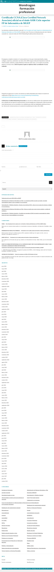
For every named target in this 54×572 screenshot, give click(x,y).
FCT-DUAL (4, 520)
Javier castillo (5, 237)
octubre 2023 (5, 334)
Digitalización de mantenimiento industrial (36, 505)
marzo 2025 (4, 294)
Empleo (28, 510)
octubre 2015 (5, 481)
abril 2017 (4, 471)
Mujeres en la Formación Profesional (10, 535)
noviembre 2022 (5, 354)
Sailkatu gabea (30, 545)
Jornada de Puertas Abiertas (33, 525)
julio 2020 (4, 407)
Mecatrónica (4, 528)
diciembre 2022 (5, 352)
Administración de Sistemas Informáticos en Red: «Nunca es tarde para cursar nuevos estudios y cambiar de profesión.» (26, 210)
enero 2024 (4, 327)
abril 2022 (4, 370)
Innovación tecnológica (32, 523)
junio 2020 (4, 410)
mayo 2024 (4, 316)
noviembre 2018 (5, 455)
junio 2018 (4, 458)
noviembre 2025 (5, 281)
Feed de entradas (31, 559)
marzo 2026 (4, 273)
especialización (30, 518)
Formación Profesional (32, 520)
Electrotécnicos (5, 510)
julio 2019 (4, 435)
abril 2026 (4, 271)
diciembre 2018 (5, 453)
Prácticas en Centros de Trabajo (34, 535)
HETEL (3, 523)
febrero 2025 (4, 296)
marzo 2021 (4, 395)
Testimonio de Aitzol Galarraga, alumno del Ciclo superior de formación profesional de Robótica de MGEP (23, 247)
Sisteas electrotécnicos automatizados (10, 548)
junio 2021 (4, 387)
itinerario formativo (6, 525)
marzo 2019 (4, 445)
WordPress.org (30, 562)
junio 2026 (4, 266)
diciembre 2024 (5, 301)
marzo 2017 (4, 473)
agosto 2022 (4, 362)
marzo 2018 (4, 466)
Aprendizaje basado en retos (8, 495)
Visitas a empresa (31, 550)
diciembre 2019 (5, 425)
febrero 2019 (4, 448)
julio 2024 (4, 311)
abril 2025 (4, 291)
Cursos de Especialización (33, 502)
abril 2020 (4, 415)
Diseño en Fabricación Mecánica (34, 507)
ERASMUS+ (29, 515)
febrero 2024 (4, 324)
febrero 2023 (4, 347)
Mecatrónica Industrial (32, 528)
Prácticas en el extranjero (7, 538)
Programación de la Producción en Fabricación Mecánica (12, 541)
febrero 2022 (4, 372)
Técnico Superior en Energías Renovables (11, 550)
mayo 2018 (4, 461)
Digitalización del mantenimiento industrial (11, 507)
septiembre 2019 (5, 433)
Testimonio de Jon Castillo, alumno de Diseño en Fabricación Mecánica (35, 230)
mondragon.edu (22, 1)
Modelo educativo (31, 530)
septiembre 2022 (5, 359)
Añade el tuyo (23, 146)
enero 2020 (4, 423)
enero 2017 (4, 476)
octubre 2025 (5, 284)
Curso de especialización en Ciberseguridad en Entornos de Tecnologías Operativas (14, 503)
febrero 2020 (4, 420)
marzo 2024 (4, 321)
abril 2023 (4, 342)
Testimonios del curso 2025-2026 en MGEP (11, 198)
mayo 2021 (4, 390)
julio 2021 (4, 385)
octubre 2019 (5, 430)
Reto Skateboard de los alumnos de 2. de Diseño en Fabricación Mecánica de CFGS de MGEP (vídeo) (26, 223)
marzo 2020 (4, 418)
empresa (4, 515)
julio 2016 (4, 478)
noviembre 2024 (5, 304)
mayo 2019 (4, 440)
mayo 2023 (4, 339)
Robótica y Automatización (7, 545)
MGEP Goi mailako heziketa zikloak (10, 26)
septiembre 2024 (5, 309)
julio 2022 (4, 364)
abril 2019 (4, 443)
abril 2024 (4, 319)
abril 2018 (4, 463)
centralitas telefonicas (8, 254)
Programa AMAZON (31, 538)
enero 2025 (4, 299)
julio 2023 (4, 337)
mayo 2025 (4, 289)
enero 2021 (4, 400)
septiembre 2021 (5, 382)
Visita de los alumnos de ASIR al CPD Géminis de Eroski (26, 254)
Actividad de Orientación (7, 490)
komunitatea (29, 1)
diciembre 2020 (5, 402)
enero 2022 (4, 375)
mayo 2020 (4, 412)
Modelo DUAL (5, 530)
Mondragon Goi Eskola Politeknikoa (27, 119)
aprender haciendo (41, 117)
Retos (28, 543)
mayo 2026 (4, 268)
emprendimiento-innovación (33, 512)
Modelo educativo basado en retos (9, 533)
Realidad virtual (30, 540)
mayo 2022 (4, 367)
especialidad (4, 518)
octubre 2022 (5, 357)
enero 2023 (4, 349)
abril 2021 (4, 392)
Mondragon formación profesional (27, 9)
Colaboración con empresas (33, 500)
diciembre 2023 (5, 329)
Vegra (3, 224)
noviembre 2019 (5, 428)
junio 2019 (4, 438)
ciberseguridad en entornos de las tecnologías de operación (13, 498)
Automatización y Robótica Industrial (35, 495)
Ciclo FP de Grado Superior (9, 119)
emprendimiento (5, 512)
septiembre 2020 (5, 405)
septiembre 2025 (5, 286)
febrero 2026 (4, 276)
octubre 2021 (5, 380)
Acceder (3, 559)
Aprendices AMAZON (31, 492)
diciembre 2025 (5, 278)
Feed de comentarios (6, 562)
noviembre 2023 (5, 332)
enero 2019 (4, 450)
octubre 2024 (5, 306)
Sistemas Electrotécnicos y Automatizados (36, 548)
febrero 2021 (4, 397)
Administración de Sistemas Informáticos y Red (22, 117)
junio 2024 (4, 314)
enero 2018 (4, 468)
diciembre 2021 (5, 377)
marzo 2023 (4, 344)
